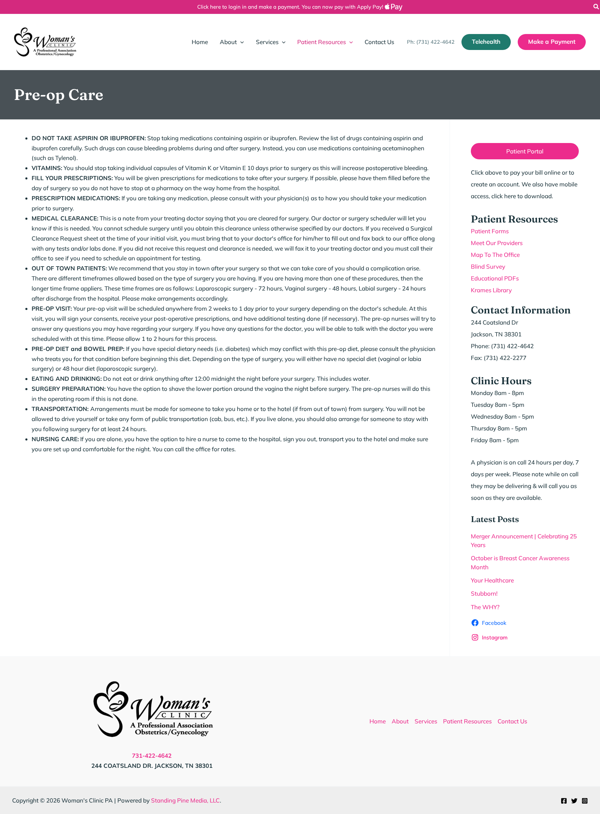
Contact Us (512, 721)
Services (426, 721)
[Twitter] (574, 801)
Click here (209, 6)
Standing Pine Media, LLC (185, 800)
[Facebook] (564, 801)
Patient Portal (524, 151)
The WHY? (485, 607)
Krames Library (491, 290)
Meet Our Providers (497, 242)
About (400, 721)
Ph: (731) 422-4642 (431, 42)
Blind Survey (488, 266)
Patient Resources (467, 721)
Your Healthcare (492, 580)
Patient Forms (490, 231)
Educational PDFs (495, 278)
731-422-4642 (152, 755)
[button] (596, 7)
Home (377, 721)
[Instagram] (585, 801)
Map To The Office (495, 254)
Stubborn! (484, 593)
